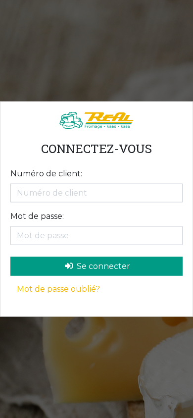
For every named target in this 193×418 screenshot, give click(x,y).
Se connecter (102, 265)
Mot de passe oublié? (58, 288)
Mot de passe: (37, 215)
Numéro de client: (46, 173)
